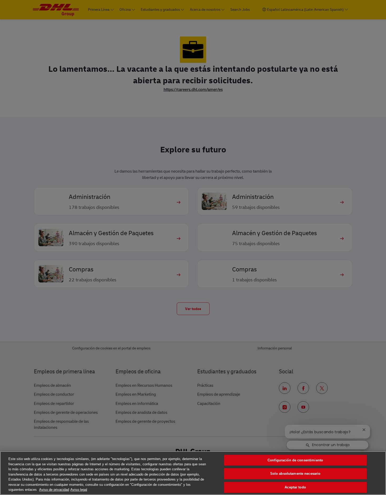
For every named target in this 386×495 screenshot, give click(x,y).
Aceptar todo (295, 487)
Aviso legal (78, 490)
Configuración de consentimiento (295, 460)
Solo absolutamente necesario (295, 474)
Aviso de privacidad (54, 490)
